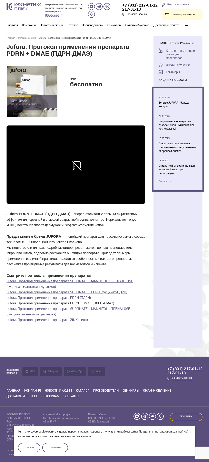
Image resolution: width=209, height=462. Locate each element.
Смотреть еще (166, 181)
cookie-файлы (47, 431)
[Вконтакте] (106, 6)
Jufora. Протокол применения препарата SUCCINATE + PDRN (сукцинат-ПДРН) (67, 292)
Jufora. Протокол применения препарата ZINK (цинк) (47, 320)
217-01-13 (131, 9)
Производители (92, 25)
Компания (29, 25)
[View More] (186, 25)
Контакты (71, 396)
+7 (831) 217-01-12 (140, 5)
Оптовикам (50, 396)
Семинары (114, 25)
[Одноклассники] (91, 14)
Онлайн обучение (137, 25)
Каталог (72, 25)
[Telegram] (99, 6)
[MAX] (91, 6)
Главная (12, 25)
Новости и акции (51, 25)
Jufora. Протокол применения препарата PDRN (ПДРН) (49, 298)
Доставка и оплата (166, 25)
